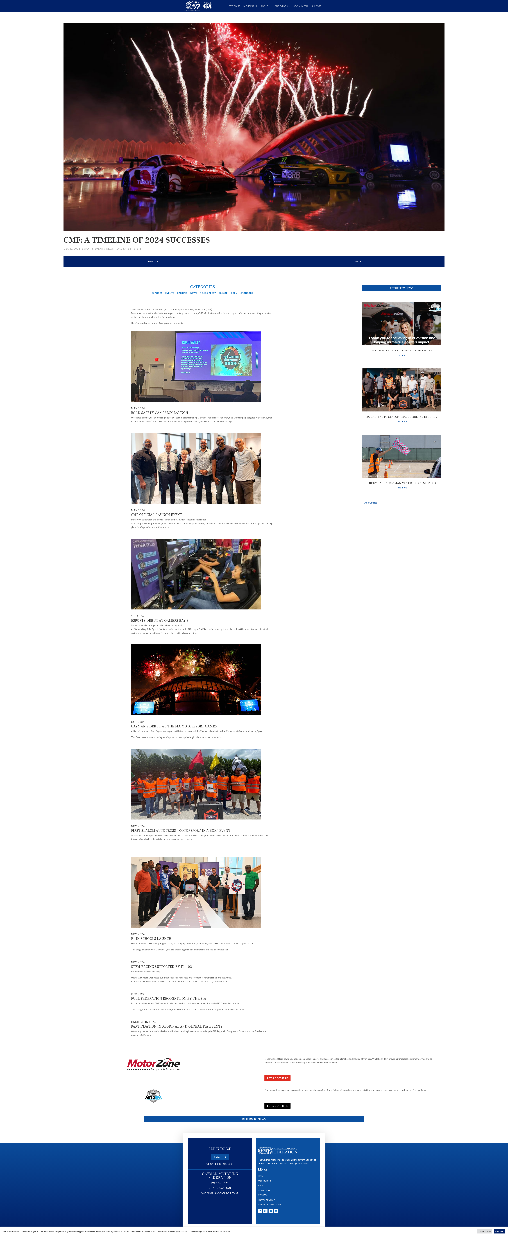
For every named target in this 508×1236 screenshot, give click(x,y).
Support (316, 6)
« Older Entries (369, 502)
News (110, 248)
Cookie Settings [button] (485, 1231)
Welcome (234, 6)
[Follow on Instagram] (265, 1211)
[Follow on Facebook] (260, 1211)
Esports (88, 248)
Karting (182, 293)
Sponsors (247, 293)
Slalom (223, 293)
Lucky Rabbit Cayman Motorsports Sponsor (401, 483)
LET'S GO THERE (277, 1078)
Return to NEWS (401, 288)
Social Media (301, 6)
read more (402, 355)
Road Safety (124, 248)
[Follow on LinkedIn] (271, 1211)
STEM (137, 248)
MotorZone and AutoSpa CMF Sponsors (401, 350)
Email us (220, 1157)
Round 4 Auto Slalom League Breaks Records (401, 417)
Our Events (281, 6)
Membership (250, 6)
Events (100, 248)
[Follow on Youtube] (276, 1211)
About (265, 6)
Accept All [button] (499, 1231)
